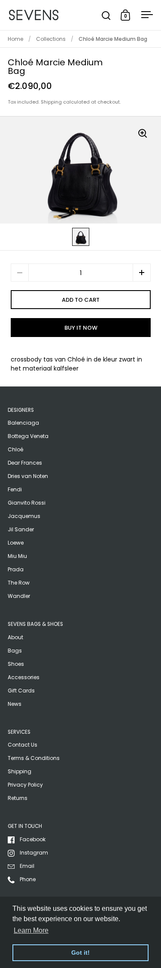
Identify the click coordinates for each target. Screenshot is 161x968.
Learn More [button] (31, 930)
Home (15, 39)
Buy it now (80, 328)
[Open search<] (106, 15)
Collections (51, 39)
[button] (142, 272)
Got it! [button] (80, 952)
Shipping (51, 101)
